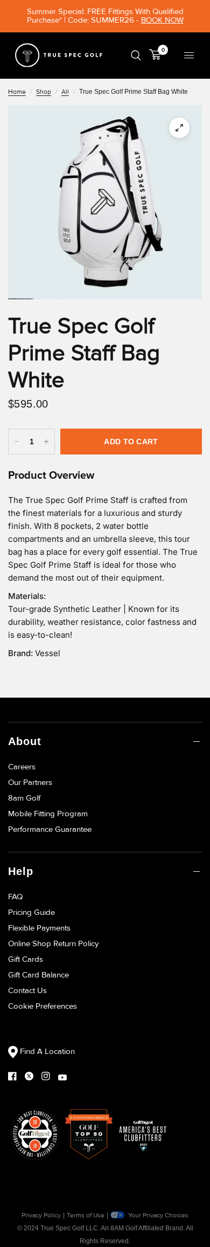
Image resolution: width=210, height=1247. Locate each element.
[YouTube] (66, 1077)
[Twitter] (33, 1076)
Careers (22, 766)
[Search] (136, 55)
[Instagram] (49, 1076)
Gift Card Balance (38, 975)
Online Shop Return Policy (53, 943)
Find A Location (46, 1051)
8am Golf (24, 798)
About (24, 741)
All (65, 92)
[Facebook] (16, 1076)
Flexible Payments (39, 928)
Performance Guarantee (50, 829)
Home (17, 92)
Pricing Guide (31, 912)
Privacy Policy (41, 1215)
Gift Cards (25, 959)
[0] (153, 55)
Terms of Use (85, 1215)
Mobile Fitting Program (48, 813)
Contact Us (27, 990)
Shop (43, 92)
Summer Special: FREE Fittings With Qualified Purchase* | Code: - (105, 15)
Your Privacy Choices (157, 1215)
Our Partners (30, 782)
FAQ (15, 896)
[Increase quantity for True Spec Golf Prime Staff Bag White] (46, 441)
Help (20, 871)
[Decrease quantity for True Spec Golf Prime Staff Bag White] (17, 441)
